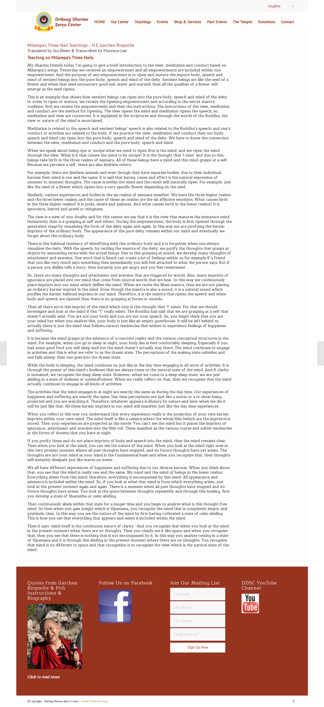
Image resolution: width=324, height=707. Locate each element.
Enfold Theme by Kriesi (94, 701)
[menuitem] (281, 8)
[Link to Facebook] (293, 701)
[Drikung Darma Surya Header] (60, 22)
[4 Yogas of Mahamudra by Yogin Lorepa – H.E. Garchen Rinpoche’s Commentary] (3, 353)
